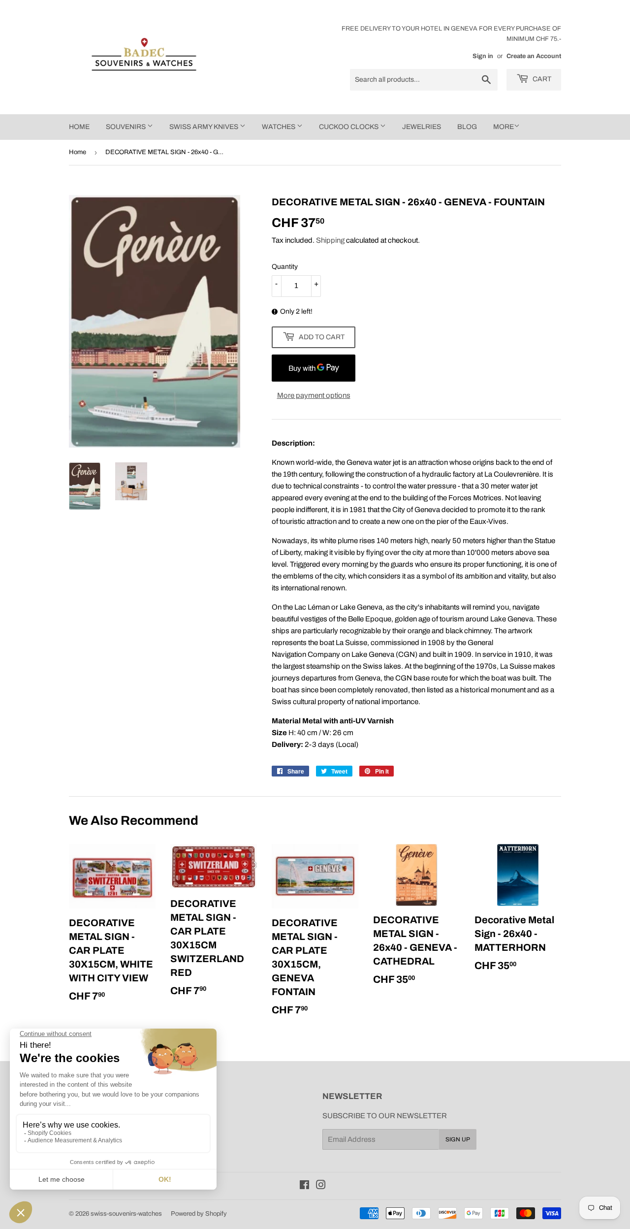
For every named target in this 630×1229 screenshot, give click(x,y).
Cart (541, 79)
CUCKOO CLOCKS (349, 126)
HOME (79, 126)
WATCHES (279, 126)
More (503, 126)
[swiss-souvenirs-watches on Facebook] (304, 1186)
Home (77, 152)
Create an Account (533, 56)
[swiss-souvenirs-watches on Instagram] (321, 1186)
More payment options (313, 395)
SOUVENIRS (126, 126)
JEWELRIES (421, 126)
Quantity (285, 266)
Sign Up (457, 1139)
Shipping (330, 240)
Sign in (482, 56)
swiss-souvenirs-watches (126, 1213)
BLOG (467, 126)
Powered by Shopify (199, 1213)
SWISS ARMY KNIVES (204, 126)
